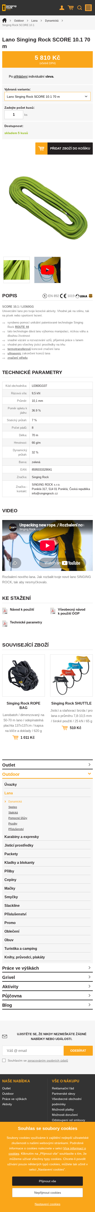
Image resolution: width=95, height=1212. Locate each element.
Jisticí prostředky (18, 845)
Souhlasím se (38, 1060)
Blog (7, 1005)
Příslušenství (16, 829)
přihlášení (21, 76)
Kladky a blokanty (19, 862)
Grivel (8, 977)
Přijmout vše (47, 1181)
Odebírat (78, 1050)
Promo (10, 923)
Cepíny (10, 880)
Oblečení (11, 931)
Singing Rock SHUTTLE (71, 703)
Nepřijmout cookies (47, 1192)
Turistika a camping (20, 948)
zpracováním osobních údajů (48, 1060)
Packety (11, 854)
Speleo (12, 807)
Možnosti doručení (65, 1115)
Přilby (9, 871)
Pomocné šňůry (17, 818)
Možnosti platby (63, 1109)
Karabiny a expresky (21, 837)
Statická (13, 812)
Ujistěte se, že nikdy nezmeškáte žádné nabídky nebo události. (51, 1036)
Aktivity (10, 986)
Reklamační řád (63, 1088)
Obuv (8, 940)
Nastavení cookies (47, 1204)
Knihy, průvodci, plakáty (24, 957)
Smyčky (11, 897)
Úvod (4, 20)
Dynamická (52, 20)
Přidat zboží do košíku (70, 148)
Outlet (8, 765)
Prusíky (12, 823)
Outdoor (19, 20)
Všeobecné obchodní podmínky (67, 1101)
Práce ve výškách (20, 968)
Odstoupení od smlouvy (68, 1120)
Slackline (12, 905)
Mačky (9, 888)
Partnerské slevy (63, 1093)
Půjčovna (12, 995)
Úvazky (10, 784)
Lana (34, 20)
